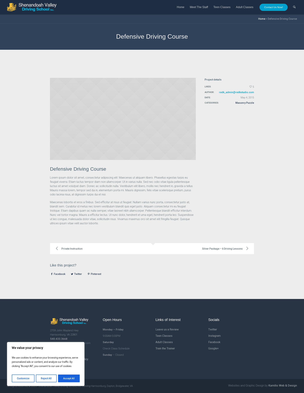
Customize (23, 378)
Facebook (59, 274)
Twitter (78, 274)
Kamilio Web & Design (282, 385)
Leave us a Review (167, 329)
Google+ (213, 348)
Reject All (46, 378)
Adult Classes (164, 342)
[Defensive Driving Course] (123, 119)
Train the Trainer (165, 348)
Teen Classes (164, 335)
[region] (45, 364)
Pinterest (96, 274)
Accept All (69, 378)
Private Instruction (72, 248)
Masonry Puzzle (244, 102)
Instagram (214, 335)
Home (261, 18)
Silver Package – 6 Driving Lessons (222, 248)
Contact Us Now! (273, 7)
